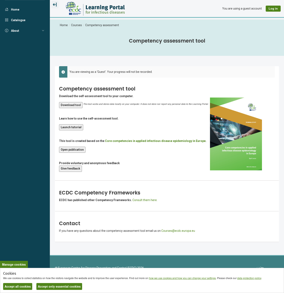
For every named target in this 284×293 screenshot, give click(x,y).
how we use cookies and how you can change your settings (182, 278)
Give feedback (70, 168)
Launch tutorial (71, 127)
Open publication (72, 149)
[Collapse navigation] (55, 4)
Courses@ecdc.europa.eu (178, 230)
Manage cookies (14, 264)
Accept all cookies (18, 286)
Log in (273, 8)
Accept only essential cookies (59, 286)
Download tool (71, 105)
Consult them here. (145, 200)
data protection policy (249, 278)
